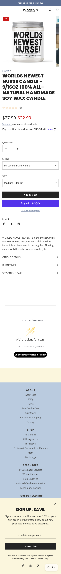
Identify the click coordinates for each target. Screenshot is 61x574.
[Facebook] (23, 565)
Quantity (7, 142)
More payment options (30, 210)
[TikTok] (38, 565)
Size (4, 176)
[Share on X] (11, 224)
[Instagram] (30, 565)
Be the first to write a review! (30, 354)
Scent (5, 158)
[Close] (55, 503)
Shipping (7, 123)
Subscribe (30, 546)
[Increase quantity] (17, 148)
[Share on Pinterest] (18, 224)
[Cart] (57, 9)
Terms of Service (35, 558)
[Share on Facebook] (3, 224)
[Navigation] (3, 9)
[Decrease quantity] (6, 148)
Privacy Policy (18, 558)
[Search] (50, 9)
